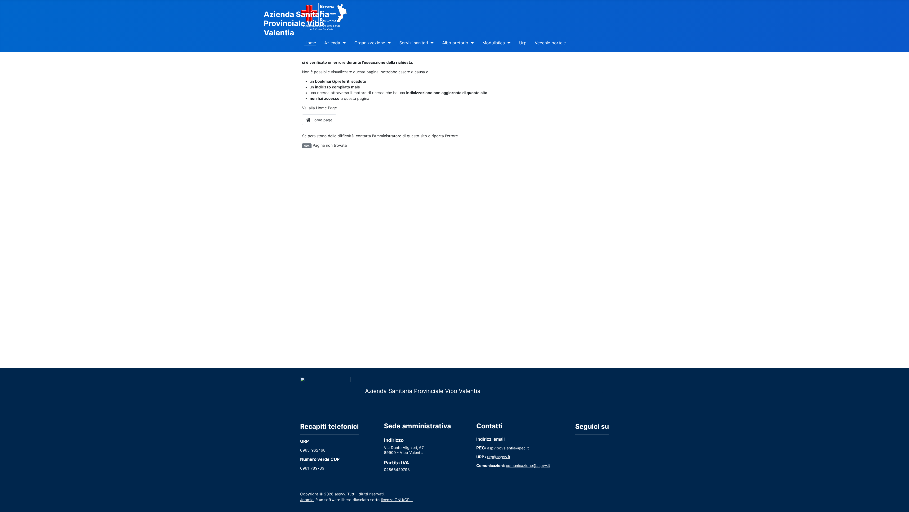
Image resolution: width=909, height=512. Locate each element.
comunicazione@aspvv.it (528, 465)
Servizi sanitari (413, 42)
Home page (321, 120)
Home (310, 42)
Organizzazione (369, 42)
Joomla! (307, 499)
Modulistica (493, 42)
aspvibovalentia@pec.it (508, 448)
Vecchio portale (550, 42)
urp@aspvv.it (498, 456)
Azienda (332, 42)
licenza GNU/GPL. (397, 499)
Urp (522, 42)
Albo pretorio (455, 42)
